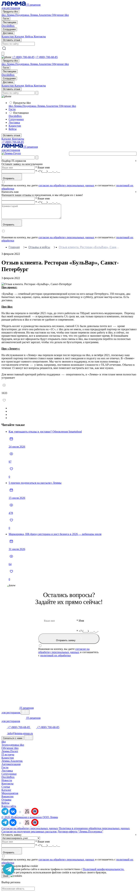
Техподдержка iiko (12, 744)
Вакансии (7, 796)
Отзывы (6, 799)
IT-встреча (7, 754)
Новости (6, 780)
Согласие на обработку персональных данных (29, 828)
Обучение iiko (60, 14)
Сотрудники (9, 29)
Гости (6, 18)
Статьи (5, 786)
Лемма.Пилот (9, 751)
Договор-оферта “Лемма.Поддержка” (80, 831)
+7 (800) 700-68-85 (23, 57)
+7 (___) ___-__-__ (47, 171)
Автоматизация (10, 764)
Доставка (8, 33)
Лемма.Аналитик (41, 14)
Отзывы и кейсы (39, 247)
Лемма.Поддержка (18, 14)
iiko (3, 14)
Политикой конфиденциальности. (103, 869)
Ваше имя (42, 167)
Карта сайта (8, 806)
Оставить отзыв (11, 40)
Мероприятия (9, 793)
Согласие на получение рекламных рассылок (29, 831)
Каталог (20, 36)
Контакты (40, 36)
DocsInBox (8, 25)
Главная (14, 247)
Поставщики (9, 22)
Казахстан (8, 36)
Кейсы (29, 36)
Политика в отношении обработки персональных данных (94, 828)
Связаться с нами (12, 738)
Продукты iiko (10, 11)
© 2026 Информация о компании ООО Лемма (29, 817)
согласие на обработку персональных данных (66, 185)
